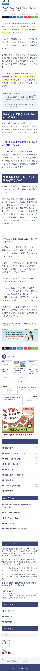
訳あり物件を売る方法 (13, 512)
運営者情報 (9, 622)
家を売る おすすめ (11, 518)
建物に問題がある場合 (20, 459)
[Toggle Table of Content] (33, 94)
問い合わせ (9, 616)
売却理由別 (5, 3)
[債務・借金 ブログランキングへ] (20, 652)
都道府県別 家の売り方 (21, 475)
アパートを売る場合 (20, 486)
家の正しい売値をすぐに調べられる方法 (19, 97)
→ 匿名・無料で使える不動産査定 (17, 435)
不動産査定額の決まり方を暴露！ (17, 529)
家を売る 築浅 (10, 523)
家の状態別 (20, 469)
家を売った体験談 (21, 464)
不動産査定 (20, 491)
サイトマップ (9, 611)
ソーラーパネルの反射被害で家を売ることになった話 (21, 506)
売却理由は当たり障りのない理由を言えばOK (20, 101)
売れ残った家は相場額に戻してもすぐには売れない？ (21, 105)
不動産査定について (20, 480)
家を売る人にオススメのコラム (21, 453)
